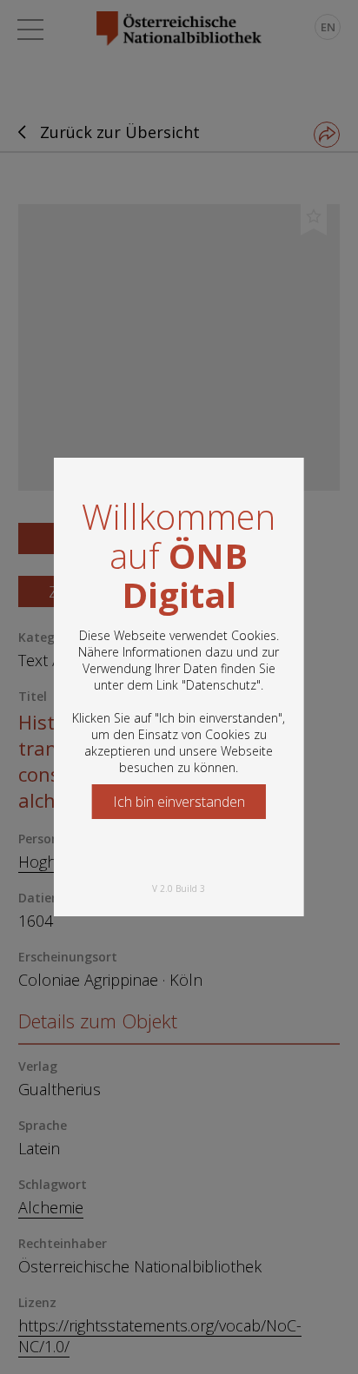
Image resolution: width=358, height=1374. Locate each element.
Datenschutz (221, 685)
